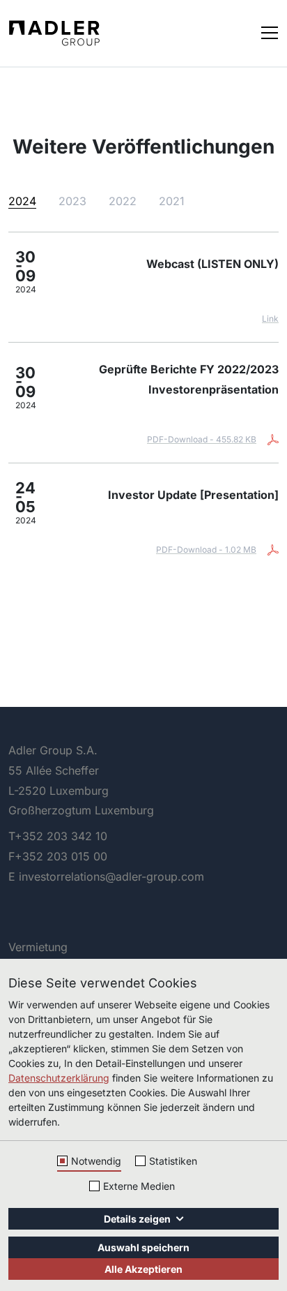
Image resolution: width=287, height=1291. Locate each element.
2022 (123, 201)
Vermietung (38, 947)
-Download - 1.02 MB (206, 549)
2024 (22, 201)
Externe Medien (139, 1186)
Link (270, 318)
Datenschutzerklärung (58, 1078)
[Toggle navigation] (269, 32)
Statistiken (173, 1161)
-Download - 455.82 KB (201, 439)
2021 (172, 201)
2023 (72, 201)
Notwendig (96, 1161)
